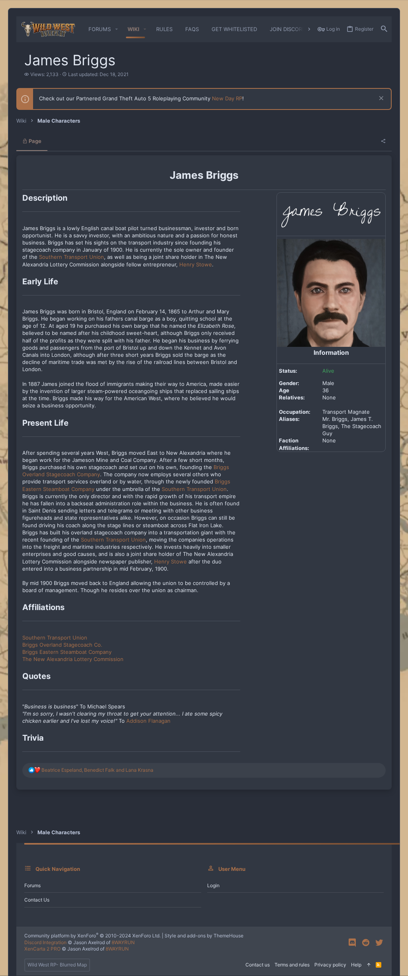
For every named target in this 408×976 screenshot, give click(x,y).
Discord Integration (45, 942)
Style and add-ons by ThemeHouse (204, 936)
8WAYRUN (123, 942)
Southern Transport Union (71, 257)
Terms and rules (292, 965)
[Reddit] (365, 942)
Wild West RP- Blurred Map (57, 965)
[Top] (368, 965)
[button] (116, 29)
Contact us (36, 900)
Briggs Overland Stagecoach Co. (62, 645)
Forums (32, 885)
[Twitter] (379, 942)
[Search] (384, 29)
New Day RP (227, 98)
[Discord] (352, 942)
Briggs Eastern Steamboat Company (67, 652)
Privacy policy (330, 965)
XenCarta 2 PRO (42, 949)
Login (213, 885)
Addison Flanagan (148, 721)
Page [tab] (34, 141)
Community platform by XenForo (92, 936)
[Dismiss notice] (380, 99)
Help (356, 965)
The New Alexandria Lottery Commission (73, 659)
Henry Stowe (195, 264)
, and (97, 770)
